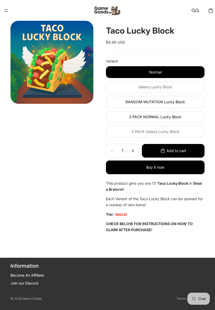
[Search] (193, 10)
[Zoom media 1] (51, 62)
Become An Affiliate (27, 275)
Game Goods (32, 299)
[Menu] (6, 10)
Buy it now (155, 167)
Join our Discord (24, 283)
